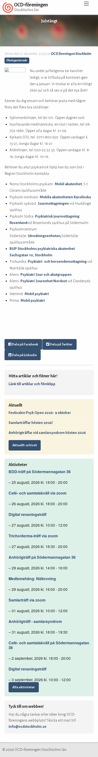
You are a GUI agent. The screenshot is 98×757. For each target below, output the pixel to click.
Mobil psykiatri (36, 294)
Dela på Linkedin (24, 355)
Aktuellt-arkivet (24, 445)
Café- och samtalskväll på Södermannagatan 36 (49, 645)
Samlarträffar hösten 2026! (31, 423)
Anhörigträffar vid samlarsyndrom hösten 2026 (47, 433)
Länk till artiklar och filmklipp (32, 384)
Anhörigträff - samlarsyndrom (35, 621)
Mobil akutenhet (68, 184)
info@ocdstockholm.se (27, 726)
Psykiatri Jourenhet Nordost (43, 281)
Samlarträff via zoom (27, 600)
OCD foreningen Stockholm (71, 54)
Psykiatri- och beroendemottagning (57, 261)
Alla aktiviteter (23, 687)
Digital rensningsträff (27, 514)
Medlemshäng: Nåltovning (32, 578)
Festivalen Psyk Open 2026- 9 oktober (40, 413)
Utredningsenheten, (44, 236)
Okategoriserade (16, 60)
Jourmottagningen (53, 203)
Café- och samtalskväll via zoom (37, 493)
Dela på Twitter (61, 344)
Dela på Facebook (24, 344)
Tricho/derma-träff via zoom (33, 536)
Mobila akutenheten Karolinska (66, 197)
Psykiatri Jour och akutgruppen (46, 274)
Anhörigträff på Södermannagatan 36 (42, 557)
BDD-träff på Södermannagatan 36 (40, 471)
